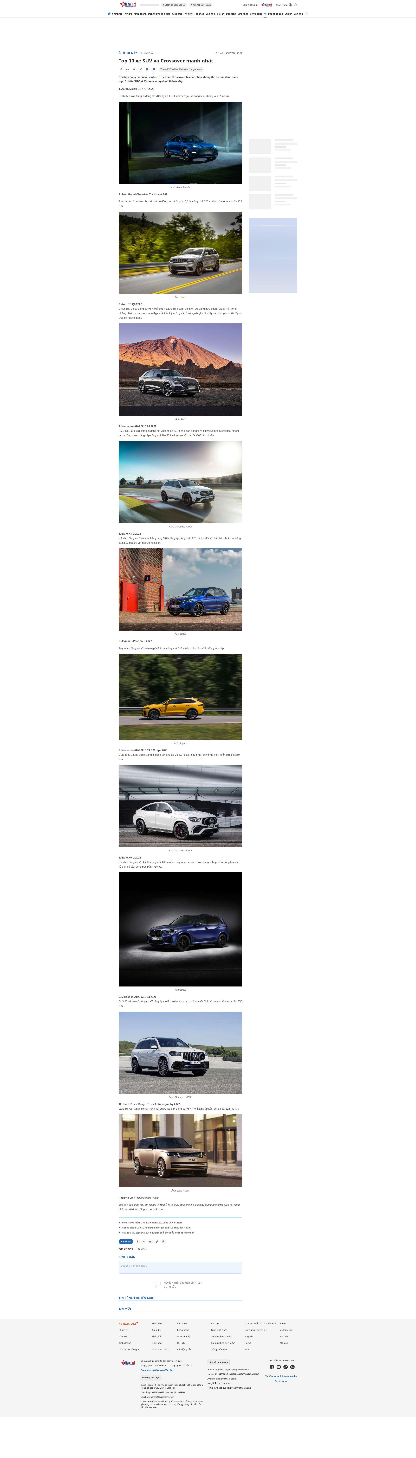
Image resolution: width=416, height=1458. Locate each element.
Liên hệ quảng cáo (218, 1362)
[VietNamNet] (109, 13)
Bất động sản (275, 14)
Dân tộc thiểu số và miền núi (260, 1323)
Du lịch (288, 14)
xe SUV (141, 1248)
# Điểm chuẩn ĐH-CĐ (174, 4)
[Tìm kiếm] (295, 5)
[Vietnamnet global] (266, 5)
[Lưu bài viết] (147, 69)
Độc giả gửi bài (289, 1375)
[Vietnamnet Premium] (128, 1324)
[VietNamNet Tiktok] (285, 1368)
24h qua (284, 1342)
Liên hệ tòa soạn (151, 1377)
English (249, 1336)
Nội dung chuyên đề (256, 1329)
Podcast (284, 1336)
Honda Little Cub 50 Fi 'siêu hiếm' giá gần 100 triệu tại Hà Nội (156, 1227)
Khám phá (147, 52)
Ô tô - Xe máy (128, 53)
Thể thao (199, 14)
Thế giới (188, 14)
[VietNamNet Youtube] (279, 1368)
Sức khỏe (243, 14)
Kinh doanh (140, 14)
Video (283, 1323)
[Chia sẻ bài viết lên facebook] (121, 69)
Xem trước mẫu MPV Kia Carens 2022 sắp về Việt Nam (152, 1222)
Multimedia (286, 1329)
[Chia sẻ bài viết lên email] (134, 69)
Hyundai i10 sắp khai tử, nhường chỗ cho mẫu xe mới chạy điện (158, 1232)
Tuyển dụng (281, 1380)
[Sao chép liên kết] (140, 69)
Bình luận (126, 1241)
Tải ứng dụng (272, 1375)
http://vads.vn (222, 1383)
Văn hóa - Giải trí (215, 14)
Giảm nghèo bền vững (223, 1342)
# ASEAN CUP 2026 (200, 4)
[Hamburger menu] (306, 14)
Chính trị (117, 14)
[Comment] (154, 69)
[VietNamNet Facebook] (272, 1368)
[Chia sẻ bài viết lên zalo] (127, 69)
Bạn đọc (298, 14)
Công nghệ (256, 14)
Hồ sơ (248, 1342)
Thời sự (128, 14)
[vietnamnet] (128, 7)
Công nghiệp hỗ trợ (221, 1336)
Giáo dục (177, 14)
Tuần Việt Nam (249, 4)
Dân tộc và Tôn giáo (159, 14)
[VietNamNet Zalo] (292, 1368)
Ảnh (247, 1349)
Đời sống (231, 14)
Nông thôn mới (219, 1349)
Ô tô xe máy (183, 1336)
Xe (265, 14)
